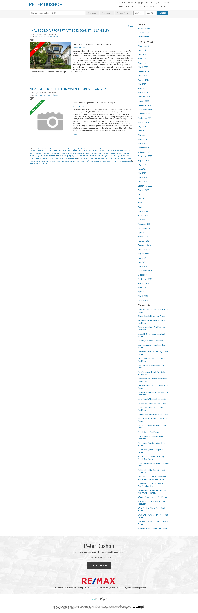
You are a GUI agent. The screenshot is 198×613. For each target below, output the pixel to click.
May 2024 (142, 135)
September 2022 (145, 186)
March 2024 (143, 143)
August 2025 (143, 80)
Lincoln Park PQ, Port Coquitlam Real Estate (43, 155)
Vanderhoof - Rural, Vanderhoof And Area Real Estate (60, 160)
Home (121, 6)
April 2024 (142, 139)
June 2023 (142, 169)
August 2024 (143, 122)
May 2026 (142, 58)
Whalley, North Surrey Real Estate (40, 163)
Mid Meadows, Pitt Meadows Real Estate (92, 155)
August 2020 (143, 253)
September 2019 (145, 279)
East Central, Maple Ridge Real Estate (68, 152)
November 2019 (145, 270)
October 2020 (144, 249)
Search (163, 13)
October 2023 (144, 152)
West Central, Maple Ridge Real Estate (68, 161)
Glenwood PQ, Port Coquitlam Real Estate (47, 153)
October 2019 (144, 275)
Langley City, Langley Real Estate (120, 153)
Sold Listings (143, 37)
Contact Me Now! (99, 565)
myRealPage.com (99, 599)
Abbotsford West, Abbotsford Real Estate (50, 149)
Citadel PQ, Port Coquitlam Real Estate (49, 150)
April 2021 (142, 232)
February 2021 (144, 241)
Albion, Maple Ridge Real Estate (73, 149)
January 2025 (143, 101)
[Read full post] (50, 56)
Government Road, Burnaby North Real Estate (75, 153)
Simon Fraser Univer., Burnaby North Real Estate (151, 457)
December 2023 (144, 147)
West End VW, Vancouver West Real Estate (93, 161)
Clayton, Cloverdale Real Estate (71, 150)
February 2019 (144, 300)
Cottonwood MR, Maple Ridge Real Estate (119, 150)
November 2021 (145, 228)
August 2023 (143, 160)
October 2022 (144, 181)
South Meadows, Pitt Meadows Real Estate (64, 158)
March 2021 (143, 236)
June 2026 (142, 54)
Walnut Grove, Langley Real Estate (47, 36)
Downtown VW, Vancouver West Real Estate (43, 152)
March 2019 (143, 296)
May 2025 (142, 84)
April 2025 (142, 88)
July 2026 (142, 50)
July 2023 (142, 164)
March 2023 (143, 177)
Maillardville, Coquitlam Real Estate (68, 155)
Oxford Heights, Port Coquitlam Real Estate (59, 157)
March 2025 (143, 92)
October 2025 (144, 75)
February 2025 (144, 97)
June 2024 (142, 130)
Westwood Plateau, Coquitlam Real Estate (119, 161)
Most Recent (143, 46)
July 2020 (142, 258)
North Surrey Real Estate (37, 157)
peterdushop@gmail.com (136, 588)
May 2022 (142, 203)
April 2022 (142, 207)
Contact (159, 6)
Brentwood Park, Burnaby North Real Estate (97, 149)
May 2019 (142, 287)
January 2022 (143, 219)
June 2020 (142, 262)
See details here (79, 47)
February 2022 (144, 215)
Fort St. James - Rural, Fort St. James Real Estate (94, 152)
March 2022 (143, 211)
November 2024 (145, 109)
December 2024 (144, 105)
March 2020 (143, 266)
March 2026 (143, 67)
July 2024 (142, 126)
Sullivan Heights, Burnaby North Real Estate (91, 158)
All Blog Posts (144, 28)
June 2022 (142, 198)
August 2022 (143, 190)
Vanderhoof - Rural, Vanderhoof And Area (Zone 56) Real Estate (152, 478)
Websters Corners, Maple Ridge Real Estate (43, 161)
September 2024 (145, 118)
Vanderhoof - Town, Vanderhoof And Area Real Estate (93, 160)
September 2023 (145, 156)
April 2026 (142, 63)
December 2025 (144, 71)
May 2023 (142, 173)
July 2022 (142, 194)
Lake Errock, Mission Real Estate (100, 153)
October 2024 (144, 113)
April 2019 (142, 292)
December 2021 (144, 224)
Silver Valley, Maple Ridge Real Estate (109, 157)
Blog (152, 6)
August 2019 (143, 283)
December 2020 (144, 245)
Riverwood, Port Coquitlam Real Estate (84, 157)
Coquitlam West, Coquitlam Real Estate (94, 150)
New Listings (143, 32)
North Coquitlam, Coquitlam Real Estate (117, 155)
